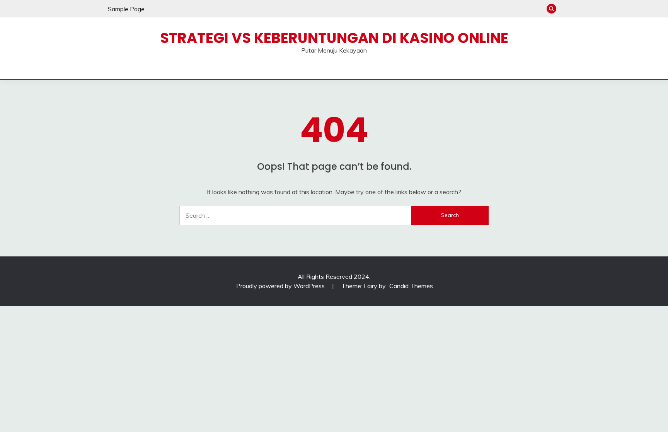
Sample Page (126, 9)
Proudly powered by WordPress (281, 286)
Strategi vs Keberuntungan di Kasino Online (334, 38)
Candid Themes (411, 286)
